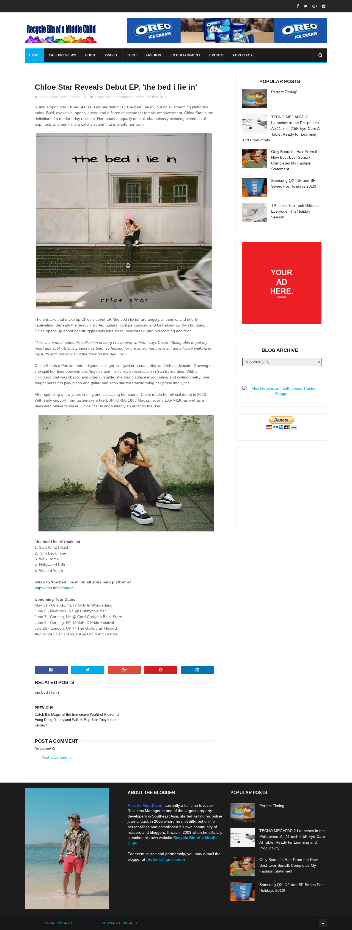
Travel (111, 55)
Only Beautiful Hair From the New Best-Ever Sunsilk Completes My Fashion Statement (288, 865)
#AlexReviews (62, 55)
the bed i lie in (157, 97)
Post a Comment (56, 757)
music (140, 97)
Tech (132, 55)
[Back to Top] (323, 923)
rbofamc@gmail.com (165, 859)
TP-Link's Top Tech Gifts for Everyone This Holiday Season (295, 211)
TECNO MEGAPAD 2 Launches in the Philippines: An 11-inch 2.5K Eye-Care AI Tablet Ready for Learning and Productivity (281, 128)
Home (34, 55)
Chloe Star (103, 97)
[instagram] (323, 6)
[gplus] (314, 6)
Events (216, 55)
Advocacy (242, 55)
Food (90, 55)
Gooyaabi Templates (119, 923)
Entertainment (185, 55)
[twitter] (305, 6)
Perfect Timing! (284, 92)
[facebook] (298, 6)
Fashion (153, 55)
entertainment (123, 97)
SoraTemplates (58, 923)
